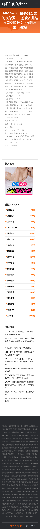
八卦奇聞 (21, 245)
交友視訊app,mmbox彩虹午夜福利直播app (20, 496)
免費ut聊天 (29, 516)
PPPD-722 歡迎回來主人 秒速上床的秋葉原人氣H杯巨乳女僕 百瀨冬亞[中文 (19, 341)
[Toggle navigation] (36, 3)
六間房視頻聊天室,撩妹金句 (22, 429)
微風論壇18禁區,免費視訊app (19, 485)
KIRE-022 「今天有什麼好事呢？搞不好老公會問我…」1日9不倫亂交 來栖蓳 (19, 362)
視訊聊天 (21, 310)
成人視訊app (9, 513)
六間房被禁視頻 (22, 501)
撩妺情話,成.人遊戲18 (13, 445)
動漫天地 (21, 269)
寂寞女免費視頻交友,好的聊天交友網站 (20, 449)
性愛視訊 (29, 494)
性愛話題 (21, 233)
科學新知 (21, 263)
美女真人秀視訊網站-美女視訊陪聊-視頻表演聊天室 (20, 505)
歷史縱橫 (21, 257)
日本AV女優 (21, 228)
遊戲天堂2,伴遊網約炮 (18, 476)
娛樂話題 (21, 280)
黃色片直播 (16, 469)
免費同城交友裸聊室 (23, 454)
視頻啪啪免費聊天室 (9, 426)
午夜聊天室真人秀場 (22, 463)
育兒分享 (21, 292)
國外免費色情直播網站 (16, 516)
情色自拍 (32, 501)
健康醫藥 (21, 304)
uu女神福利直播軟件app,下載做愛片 (18, 488)
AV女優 (21, 316)
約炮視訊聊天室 (28, 507)
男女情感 (21, 239)
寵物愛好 (21, 286)
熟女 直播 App (13, 457)
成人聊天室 (19, 513)
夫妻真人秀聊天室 (25, 457)
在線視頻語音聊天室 (28, 469)
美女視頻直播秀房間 (13, 482)
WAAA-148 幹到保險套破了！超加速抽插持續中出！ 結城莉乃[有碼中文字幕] (19, 385)
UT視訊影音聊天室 (29, 460)
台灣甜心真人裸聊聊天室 (13, 460)
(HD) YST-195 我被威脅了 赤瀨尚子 (19, 348)
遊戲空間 (21, 275)
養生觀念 (21, 298)
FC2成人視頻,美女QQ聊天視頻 (20, 438)
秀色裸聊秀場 (11, 501)
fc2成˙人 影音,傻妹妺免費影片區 (17, 435)
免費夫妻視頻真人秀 (19, 510)
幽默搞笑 (21, 251)
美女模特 (21, 216)
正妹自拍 (21, 222)
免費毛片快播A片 (26, 448)
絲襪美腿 (21, 210)
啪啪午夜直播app (16, 526)
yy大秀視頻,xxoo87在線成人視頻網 (26, 491)
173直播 (18, 504)
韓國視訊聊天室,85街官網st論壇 (14, 494)
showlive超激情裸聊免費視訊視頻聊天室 (20, 464)
